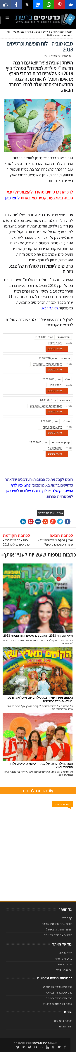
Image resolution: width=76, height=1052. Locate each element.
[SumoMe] (70, 4)
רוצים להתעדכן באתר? (59, 929)
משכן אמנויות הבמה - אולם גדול (46, 406)
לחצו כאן (12, 198)
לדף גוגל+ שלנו (35, 490)
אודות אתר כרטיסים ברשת (57, 923)
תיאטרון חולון (55, 384)
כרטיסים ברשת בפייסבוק (57, 986)
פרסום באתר (64, 964)
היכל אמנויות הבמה (52, 427)
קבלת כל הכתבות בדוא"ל (57, 1003)
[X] (27, 4)
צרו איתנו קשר (64, 970)
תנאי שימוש (65, 952)
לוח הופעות (65, 1026)
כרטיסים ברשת (41, 1043)
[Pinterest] (59, 4)
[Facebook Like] (5, 4)
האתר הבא (50, 308)
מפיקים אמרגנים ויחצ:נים (58, 935)
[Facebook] (16, 4)
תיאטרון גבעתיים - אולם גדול (47, 364)
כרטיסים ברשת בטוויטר (58, 992)
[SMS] (38, 4)
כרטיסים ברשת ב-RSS (59, 998)
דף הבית (67, 918)
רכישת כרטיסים (55, 348)
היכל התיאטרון (55, 343)
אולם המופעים (55, 448)
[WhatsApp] (48, 4)
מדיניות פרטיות (63, 958)
